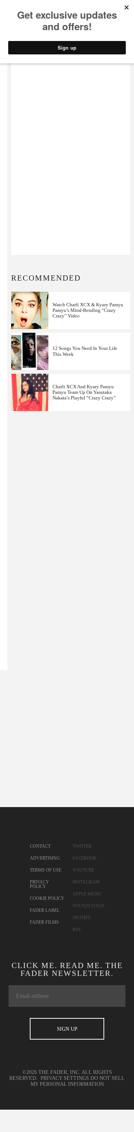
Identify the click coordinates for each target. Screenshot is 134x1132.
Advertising (45, 858)
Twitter (82, 846)
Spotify (82, 917)
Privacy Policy (39, 884)
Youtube (83, 870)
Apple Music (87, 894)
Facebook (85, 858)
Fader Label (45, 910)
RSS (77, 929)
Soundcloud (88, 905)
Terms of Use (45, 870)
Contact (40, 846)
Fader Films (44, 922)
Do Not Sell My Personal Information (78, 1081)
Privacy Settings (65, 1078)
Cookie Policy (47, 898)
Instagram (86, 882)
